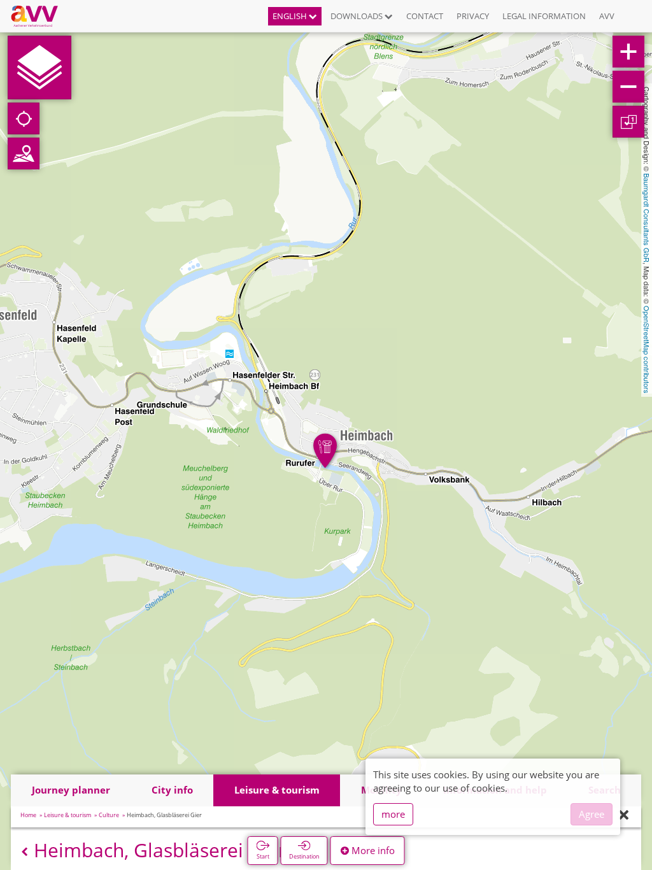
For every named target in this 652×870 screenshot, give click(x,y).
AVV (606, 16)
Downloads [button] (357, 16)
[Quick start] (39, 67)
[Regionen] (23, 153)
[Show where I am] (23, 118)
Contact (424, 16)
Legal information (544, 16)
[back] (24, 852)
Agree (591, 814)
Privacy (473, 16)
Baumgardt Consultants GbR (647, 217)
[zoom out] (628, 87)
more (393, 814)
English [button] (291, 16)
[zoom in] (628, 52)
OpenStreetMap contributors (647, 350)
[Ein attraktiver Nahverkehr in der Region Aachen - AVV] (39, 16)
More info (372, 850)
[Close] (623, 815)
